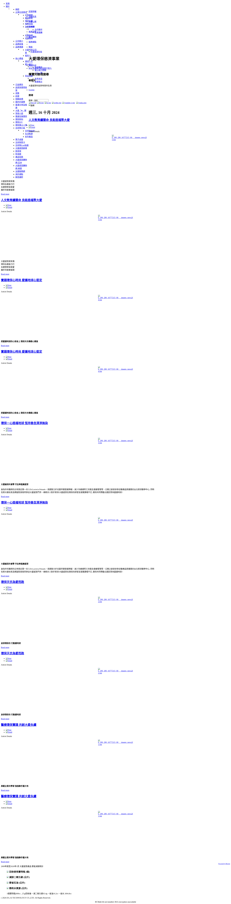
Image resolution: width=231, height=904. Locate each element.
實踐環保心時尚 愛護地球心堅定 (21, 280)
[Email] (32, 127)
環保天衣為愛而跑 (12, 582)
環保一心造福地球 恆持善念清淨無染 (24, 423)
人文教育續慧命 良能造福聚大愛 (49, 119)
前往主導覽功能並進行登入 (40, 68)
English (31, 90)
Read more (5, 194)
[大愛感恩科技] (35, 52)
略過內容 (32, 65)
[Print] (31, 125)
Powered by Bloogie (224, 864)
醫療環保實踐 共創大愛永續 (18, 724)
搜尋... (31, 100)
